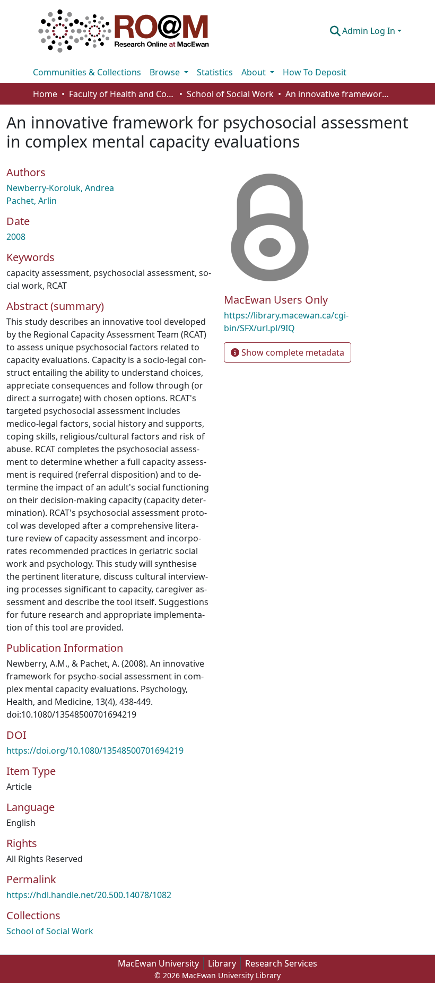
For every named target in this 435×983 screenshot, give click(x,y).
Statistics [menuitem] (215, 72)
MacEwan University (158, 963)
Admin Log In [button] (369, 31)
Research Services (281, 963)
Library (222, 963)
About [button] (254, 72)
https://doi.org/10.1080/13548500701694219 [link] (95, 750)
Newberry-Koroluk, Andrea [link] (60, 188)
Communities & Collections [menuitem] (87, 72)
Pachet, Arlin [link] (31, 200)
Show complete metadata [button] (291, 352)
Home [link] (45, 94)
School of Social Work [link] (230, 94)
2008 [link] (15, 237)
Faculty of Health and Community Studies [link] (122, 94)
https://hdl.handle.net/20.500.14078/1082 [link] (88, 895)
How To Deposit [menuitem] (314, 72)
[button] (123, 30)
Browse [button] (166, 72)
